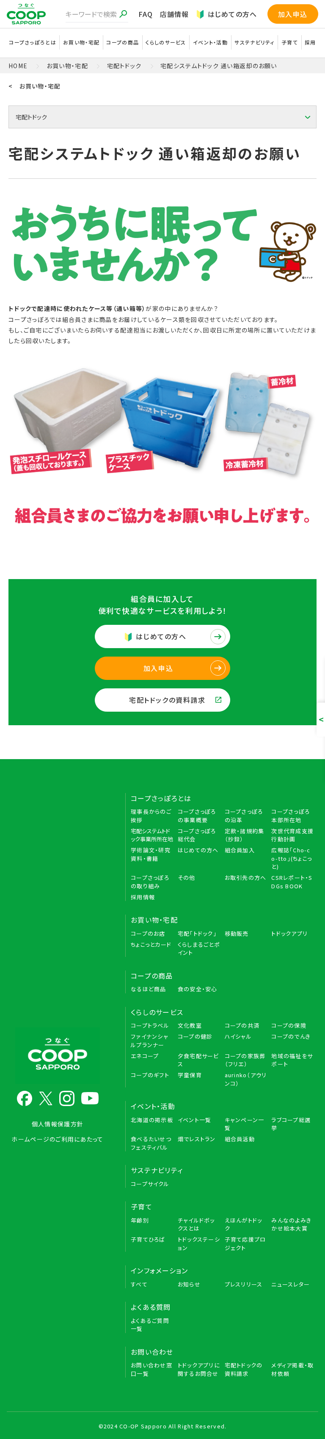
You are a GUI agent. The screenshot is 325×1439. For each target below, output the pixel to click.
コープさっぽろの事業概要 (197, 815)
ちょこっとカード (151, 944)
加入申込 (293, 14)
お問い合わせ (152, 1352)
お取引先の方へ (246, 877)
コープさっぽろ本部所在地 (290, 815)
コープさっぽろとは (161, 798)
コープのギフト (150, 1075)
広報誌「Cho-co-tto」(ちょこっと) (291, 858)
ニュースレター (290, 1284)
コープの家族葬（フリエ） (245, 1060)
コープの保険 (288, 1025)
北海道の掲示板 (152, 1120)
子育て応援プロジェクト (245, 1243)
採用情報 (143, 897)
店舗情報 (174, 14)
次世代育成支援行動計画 (292, 835)
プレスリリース (244, 1284)
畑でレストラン (197, 1139)
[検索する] (123, 14)
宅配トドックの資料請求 (167, 700)
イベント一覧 (195, 1120)
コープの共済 (242, 1025)
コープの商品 (152, 975)
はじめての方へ (232, 14)
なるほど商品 (148, 989)
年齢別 (140, 1220)
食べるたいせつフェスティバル (151, 1143)
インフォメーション (159, 1270)
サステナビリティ (254, 42)
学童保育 (190, 1075)
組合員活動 (240, 1139)
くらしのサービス (157, 1012)
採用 (310, 42)
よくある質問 (151, 1307)
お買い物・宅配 (67, 65)
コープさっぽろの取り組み (150, 881)
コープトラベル (150, 1025)
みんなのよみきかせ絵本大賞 (291, 1224)
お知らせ (189, 1284)
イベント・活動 (153, 1106)
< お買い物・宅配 (34, 86)
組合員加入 (240, 850)
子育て (141, 1206)
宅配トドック (124, 65)
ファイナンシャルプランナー (149, 1040)
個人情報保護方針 (57, 1124)
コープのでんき (291, 1036)
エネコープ (145, 1056)
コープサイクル (150, 1184)
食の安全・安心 (198, 989)
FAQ (145, 14)
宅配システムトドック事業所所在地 (152, 835)
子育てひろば (148, 1239)
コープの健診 (195, 1036)
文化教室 (190, 1025)
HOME (18, 65)
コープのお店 (148, 933)
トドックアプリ (289, 933)
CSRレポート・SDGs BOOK (292, 881)
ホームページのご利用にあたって (57, 1139)
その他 (187, 877)
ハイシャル (238, 1036)
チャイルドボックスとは (196, 1224)
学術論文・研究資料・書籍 (151, 854)
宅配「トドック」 (197, 933)
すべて (139, 1284)
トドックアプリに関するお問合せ (199, 1369)
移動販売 (237, 933)
